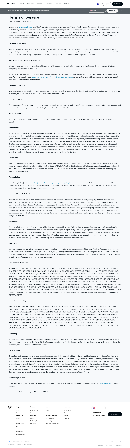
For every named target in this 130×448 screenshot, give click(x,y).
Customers (48, 4)
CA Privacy (26, 441)
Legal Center (100, 445)
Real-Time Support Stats (52, 423)
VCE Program (49, 418)
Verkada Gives (20, 423)
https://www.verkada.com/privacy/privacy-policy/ (51, 183)
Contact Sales (115, 414)
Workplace (33, 423)
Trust (17, 421)
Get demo (117, 4)
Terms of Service (118, 445)
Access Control (34, 413)
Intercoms (33, 416)
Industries (39, 4)
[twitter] (112, 442)
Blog (17, 413)
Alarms (32, 418)
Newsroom (67, 407)
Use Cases (30, 4)
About (17, 410)
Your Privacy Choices (16, 441)
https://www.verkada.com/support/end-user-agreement (52, 77)
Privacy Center (108, 445)
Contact (47, 410)
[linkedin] (116, 442)
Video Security (34, 410)
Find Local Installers (51, 416)
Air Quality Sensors (35, 421)
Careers (18, 418)
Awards (66, 416)
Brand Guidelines (20, 434)
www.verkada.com (25, 27)
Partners (66, 4)
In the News (67, 410)
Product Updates (50, 421)
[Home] (10, 422)
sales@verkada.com (106, 383)
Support (47, 407)
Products (21, 4)
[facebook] (108, 442)
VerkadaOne (19, 431)
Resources (58, 4)
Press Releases (68, 413)
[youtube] (120, 442)
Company (18, 407)
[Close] (121, 10)
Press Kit (66, 418)
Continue (112, 11)
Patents (18, 429)
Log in (107, 4)
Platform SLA (19, 416)
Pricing (18, 426)
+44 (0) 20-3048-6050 (98, 415)
